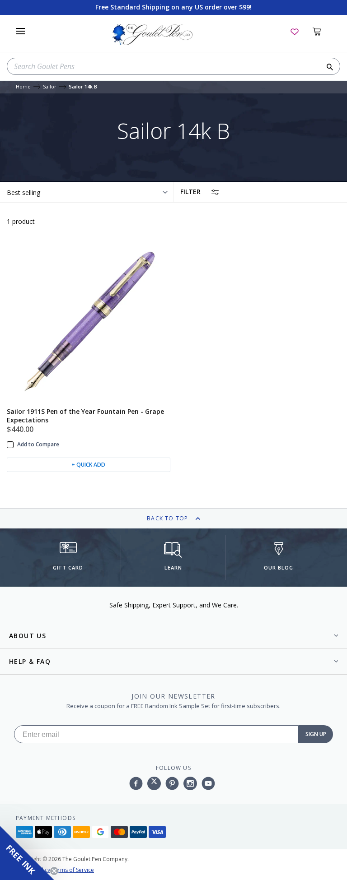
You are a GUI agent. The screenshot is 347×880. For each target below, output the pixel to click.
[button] (27, 853)
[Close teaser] (54, 870)
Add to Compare (38, 444)
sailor (49, 87)
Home (23, 87)
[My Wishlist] (294, 31)
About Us (27, 635)
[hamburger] (20, 31)
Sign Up (315, 734)
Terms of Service (73, 870)
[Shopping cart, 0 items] (322, 31)
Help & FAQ (30, 661)
